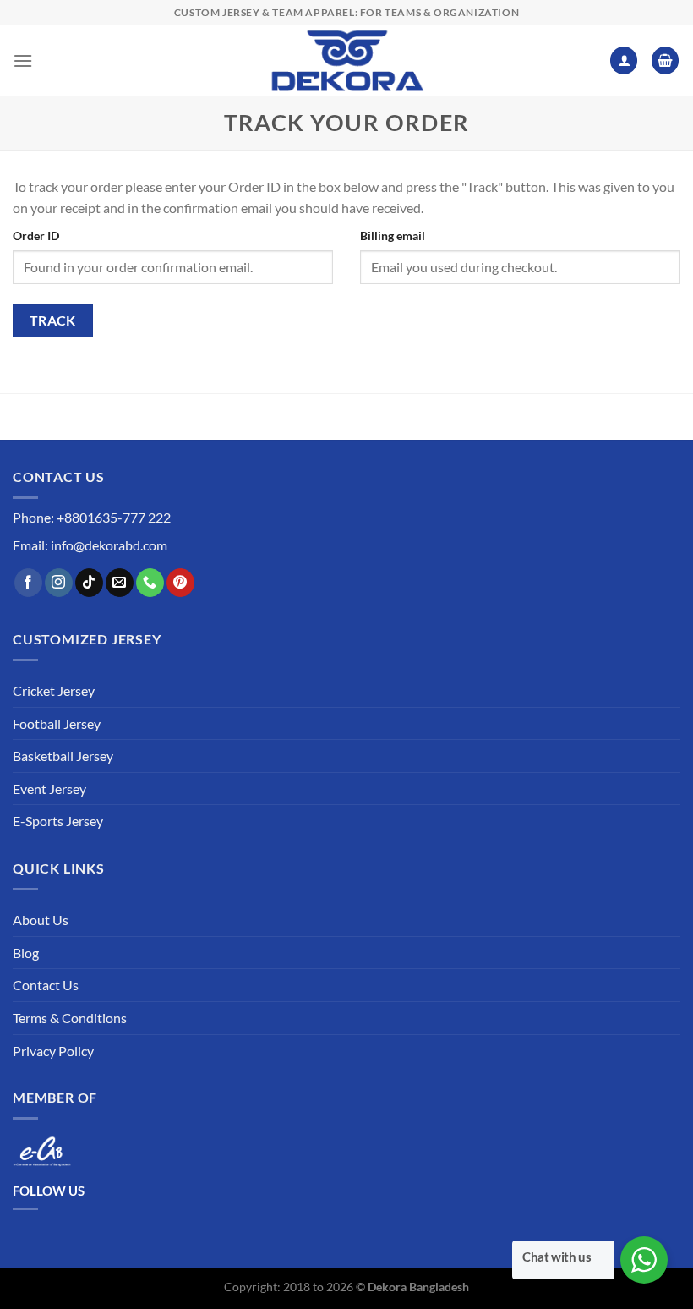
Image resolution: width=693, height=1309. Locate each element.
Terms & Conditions (70, 1018)
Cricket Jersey (54, 690)
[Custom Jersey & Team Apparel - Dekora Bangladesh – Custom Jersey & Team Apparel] (346, 60)
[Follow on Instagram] (59, 582)
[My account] (623, 60)
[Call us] (150, 582)
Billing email (392, 235)
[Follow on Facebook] (28, 582)
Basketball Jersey (63, 756)
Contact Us (46, 985)
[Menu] (23, 60)
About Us (40, 920)
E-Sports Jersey (58, 821)
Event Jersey (49, 788)
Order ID (36, 235)
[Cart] (665, 60)
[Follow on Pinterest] (180, 582)
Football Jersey (57, 723)
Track (53, 320)
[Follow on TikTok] (89, 582)
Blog (26, 953)
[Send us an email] (120, 582)
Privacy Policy (53, 1051)
